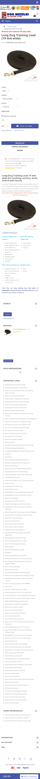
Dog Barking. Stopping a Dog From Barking (17, 504)
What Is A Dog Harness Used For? (15, 396)
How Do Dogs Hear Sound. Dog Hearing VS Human (20, 595)
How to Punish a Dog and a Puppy (15, 544)
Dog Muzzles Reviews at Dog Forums (16, 407)
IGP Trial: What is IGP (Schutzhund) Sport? (17, 460)
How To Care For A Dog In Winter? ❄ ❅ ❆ (17, 583)
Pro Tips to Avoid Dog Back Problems (16, 691)
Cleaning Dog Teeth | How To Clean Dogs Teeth (19, 480)
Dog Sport (8, 552)
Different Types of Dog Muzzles (14, 410)
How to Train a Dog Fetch (12, 616)
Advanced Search (8, 318)
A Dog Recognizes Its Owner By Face (16, 555)
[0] (34, 17)
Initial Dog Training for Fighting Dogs (16, 694)
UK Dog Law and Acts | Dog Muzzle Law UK (18, 424)
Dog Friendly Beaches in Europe (14, 550)
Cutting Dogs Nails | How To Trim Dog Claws (18, 592)
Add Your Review (19, 130)
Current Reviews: (6, 130)
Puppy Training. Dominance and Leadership (18, 647)
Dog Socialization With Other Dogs (15, 538)
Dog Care (8, 454)
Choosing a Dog (10, 442)
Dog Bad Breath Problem (12, 477)
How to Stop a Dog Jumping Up (14, 524)
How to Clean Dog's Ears (12, 676)
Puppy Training (9, 483)
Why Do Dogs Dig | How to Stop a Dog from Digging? (20, 512)
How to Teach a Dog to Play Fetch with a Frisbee (19, 679)
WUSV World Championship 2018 (15, 670)
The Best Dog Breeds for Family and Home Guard (19, 451)
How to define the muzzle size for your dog (18, 721)
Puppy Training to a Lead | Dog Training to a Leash (20, 598)
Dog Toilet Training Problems (14, 518)
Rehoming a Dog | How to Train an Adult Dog (18, 558)
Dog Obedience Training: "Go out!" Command (18, 635)
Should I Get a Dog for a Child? (14, 607)
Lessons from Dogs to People (14, 439)
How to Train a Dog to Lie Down (14, 619)
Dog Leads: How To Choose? (13, 436)
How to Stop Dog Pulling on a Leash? (16, 541)
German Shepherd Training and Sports (16, 685)
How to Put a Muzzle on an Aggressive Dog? (18, 421)
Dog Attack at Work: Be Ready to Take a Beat (18, 664)
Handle (4, 95)
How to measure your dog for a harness (17, 718)
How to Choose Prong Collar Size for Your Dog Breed (21, 419)
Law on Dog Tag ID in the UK (13, 661)
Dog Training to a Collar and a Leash (16, 433)
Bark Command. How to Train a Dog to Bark (18, 638)
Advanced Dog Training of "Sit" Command (17, 627)
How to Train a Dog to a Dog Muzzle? (16, 405)
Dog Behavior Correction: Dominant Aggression (19, 650)
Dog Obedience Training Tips (13, 486)
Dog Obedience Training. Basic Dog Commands (19, 492)
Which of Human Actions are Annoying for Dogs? (19, 575)
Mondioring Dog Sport (11, 688)
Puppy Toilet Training (11, 489)
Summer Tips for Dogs (11, 703)
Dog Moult (8, 457)
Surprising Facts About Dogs (13, 667)
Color (3, 87)
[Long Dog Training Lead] (20, 214)
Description (19, 143)
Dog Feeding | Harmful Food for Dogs (16, 471)
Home (4, 26)
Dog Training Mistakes (11, 498)
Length (4, 103)
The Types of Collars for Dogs (14, 430)
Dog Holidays (9, 547)
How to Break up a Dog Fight (13, 656)
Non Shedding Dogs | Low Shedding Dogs (17, 572)
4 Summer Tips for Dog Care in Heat (16, 589)
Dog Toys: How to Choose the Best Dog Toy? (18, 469)
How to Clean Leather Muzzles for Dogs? (17, 427)
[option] (20, 65)
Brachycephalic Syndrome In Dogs (15, 385)
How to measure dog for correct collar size (17, 715)
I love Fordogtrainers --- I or (21, 329)
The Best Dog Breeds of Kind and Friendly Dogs (19, 445)
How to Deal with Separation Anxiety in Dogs (18, 515)
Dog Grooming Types (11, 569)
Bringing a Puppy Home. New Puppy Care (17, 463)
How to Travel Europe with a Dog (15, 697)
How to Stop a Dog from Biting (14, 527)
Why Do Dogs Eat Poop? (12, 521)
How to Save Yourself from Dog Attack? (16, 604)
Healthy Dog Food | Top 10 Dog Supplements (18, 474)
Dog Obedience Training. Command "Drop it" (18, 495)
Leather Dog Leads (11, 26)
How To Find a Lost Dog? (12, 567)
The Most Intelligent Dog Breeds (15, 448)
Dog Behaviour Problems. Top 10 (15, 501)
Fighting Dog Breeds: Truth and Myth (16, 388)
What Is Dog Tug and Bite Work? (14, 653)
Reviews (20, 150)
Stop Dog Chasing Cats (12, 682)
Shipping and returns (20, 147)
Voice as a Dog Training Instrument (15, 613)
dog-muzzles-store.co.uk (25, 764)
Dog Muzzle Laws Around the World (16, 700)
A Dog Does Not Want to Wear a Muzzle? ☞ (18, 402)
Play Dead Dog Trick (11, 641)
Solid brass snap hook (9, 116)
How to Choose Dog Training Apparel (16, 644)
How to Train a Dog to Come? (14, 610)
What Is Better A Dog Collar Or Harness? (17, 399)
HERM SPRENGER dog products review (16, 601)
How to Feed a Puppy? (11, 466)
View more (8, 361)
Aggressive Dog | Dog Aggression (15, 530)
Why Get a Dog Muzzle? (12, 673)
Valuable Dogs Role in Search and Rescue (17, 659)
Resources (8, 586)
